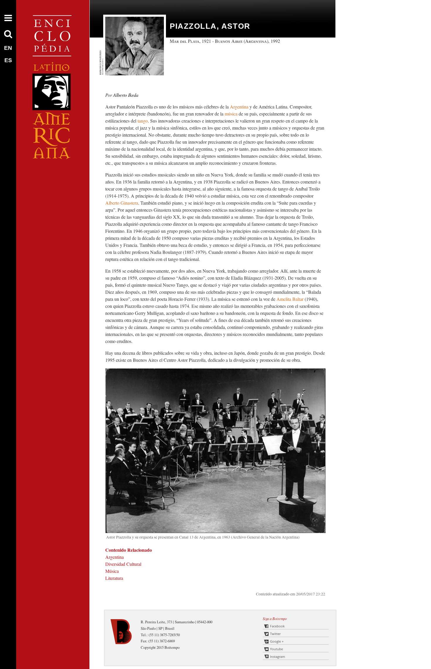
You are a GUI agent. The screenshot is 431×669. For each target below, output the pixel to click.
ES (8, 60)
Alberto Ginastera (121, 203)
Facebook (277, 626)
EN (8, 48)
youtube (276, 649)
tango (143, 121)
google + (277, 641)
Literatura (114, 578)
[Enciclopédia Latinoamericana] (52, 179)
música (231, 114)
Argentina (240, 106)
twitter (275, 633)
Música (112, 571)
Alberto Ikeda (125, 95)
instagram (277, 656)
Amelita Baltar (290, 299)
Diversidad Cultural (123, 564)
